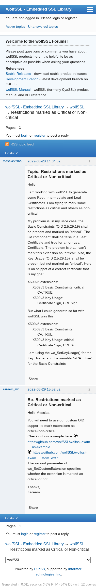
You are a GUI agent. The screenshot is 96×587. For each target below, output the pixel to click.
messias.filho (12, 161)
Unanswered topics (43, 26)
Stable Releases (18, 74)
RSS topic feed (22, 144)
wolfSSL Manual (18, 89)
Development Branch (22, 79)
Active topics (15, 26)
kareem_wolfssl (12, 389)
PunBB (39, 569)
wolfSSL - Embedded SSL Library (38, 9)
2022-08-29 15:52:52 (44, 389)
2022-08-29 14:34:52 (44, 161)
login (25, 135)
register (40, 135)
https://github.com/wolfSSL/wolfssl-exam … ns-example (59, 444)
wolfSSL (77, 107)
